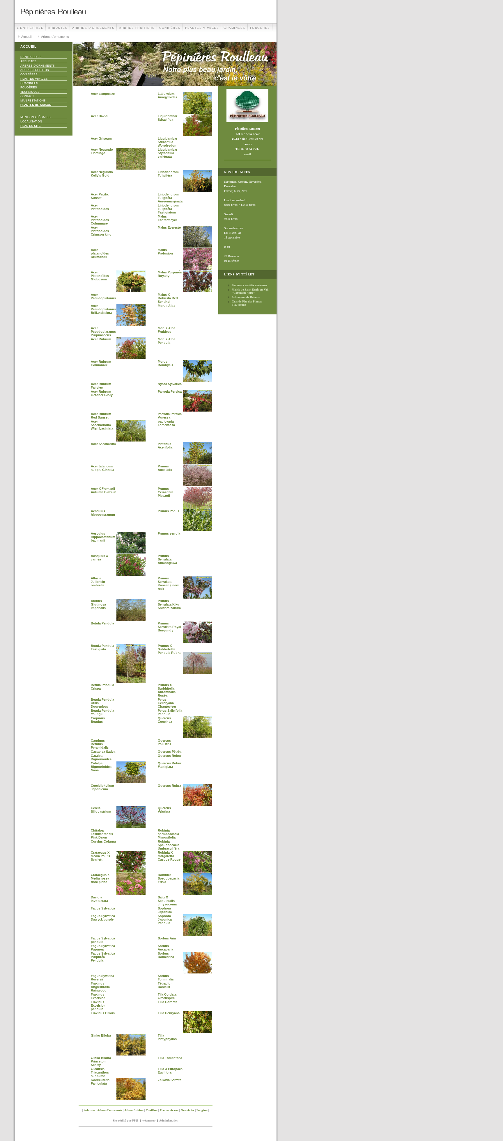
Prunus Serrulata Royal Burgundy (169, 627)
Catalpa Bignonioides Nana (101, 766)
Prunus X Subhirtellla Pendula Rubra (169, 649)
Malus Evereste (169, 227)
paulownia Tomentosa (166, 423)
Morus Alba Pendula (166, 340)
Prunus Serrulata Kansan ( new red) (168, 583)
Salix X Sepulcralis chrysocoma (167, 901)
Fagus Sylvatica (103, 908)
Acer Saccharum (103, 444)
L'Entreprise (30, 27)
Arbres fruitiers (137, 27)
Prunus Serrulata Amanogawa (167, 559)
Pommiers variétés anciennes (249, 285)
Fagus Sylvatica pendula (103, 940)
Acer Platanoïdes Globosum (100, 275)
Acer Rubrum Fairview (101, 385)
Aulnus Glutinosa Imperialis (98, 604)
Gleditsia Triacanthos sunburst (100, 1072)
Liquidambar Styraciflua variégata (167, 153)
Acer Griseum (101, 138)
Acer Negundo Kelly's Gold (102, 173)
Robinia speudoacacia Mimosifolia (168, 834)
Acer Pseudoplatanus (103, 296)
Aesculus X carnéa (99, 557)
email (247, 154)
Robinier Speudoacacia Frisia (168, 878)
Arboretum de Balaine (246, 297)
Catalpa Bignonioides (101, 757)
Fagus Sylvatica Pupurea (103, 947)
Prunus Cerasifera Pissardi (165, 492)
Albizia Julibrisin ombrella (98, 581)
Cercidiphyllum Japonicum (102, 787)
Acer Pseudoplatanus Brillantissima (103, 309)
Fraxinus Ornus (103, 1013)
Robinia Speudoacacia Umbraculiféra (168, 845)
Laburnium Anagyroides (167, 95)
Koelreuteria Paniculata (100, 1081)
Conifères (169, 27)
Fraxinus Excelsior (98, 996)
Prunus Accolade (165, 467)
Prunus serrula (169, 533)
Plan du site (30, 125)
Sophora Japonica (165, 910)
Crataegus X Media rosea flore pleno (100, 878)
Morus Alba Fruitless (166, 329)
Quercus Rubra (169, 785)
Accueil (26, 36)
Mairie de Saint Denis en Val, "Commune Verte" (250, 291)
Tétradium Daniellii (165, 985)
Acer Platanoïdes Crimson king (101, 231)
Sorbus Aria (167, 938)
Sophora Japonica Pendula (165, 919)
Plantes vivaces (202, 27)
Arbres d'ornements (93, 27)
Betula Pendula (102, 623)
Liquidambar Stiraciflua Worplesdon (167, 142)
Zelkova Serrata (169, 1080)
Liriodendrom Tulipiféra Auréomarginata (170, 198)
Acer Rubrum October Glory (102, 393)
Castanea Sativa (103, 751)
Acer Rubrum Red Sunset (101, 415)
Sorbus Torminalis (166, 977)
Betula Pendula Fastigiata (102, 647)
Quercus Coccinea (165, 719)
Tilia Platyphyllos (167, 1037)
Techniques (30, 91)
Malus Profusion (165, 251)
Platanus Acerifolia (165, 445)
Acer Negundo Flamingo (102, 151)
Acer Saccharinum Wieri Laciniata (102, 425)
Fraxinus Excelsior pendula (98, 1005)
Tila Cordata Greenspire (167, 996)
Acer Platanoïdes (100, 207)
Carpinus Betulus (98, 719)
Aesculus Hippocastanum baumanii (103, 537)
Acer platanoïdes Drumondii (100, 253)
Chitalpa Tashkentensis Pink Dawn (102, 834)
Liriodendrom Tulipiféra (168, 173)
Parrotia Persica (170, 391)
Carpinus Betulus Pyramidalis (100, 744)
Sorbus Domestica (166, 955)
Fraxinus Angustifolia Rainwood (100, 987)
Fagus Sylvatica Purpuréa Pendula (103, 957)
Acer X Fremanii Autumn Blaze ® (103, 490)
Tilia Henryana (169, 1013)
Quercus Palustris (164, 742)
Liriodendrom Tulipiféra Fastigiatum (168, 209)
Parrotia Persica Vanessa (170, 415)
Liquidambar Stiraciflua (167, 117)
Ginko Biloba (101, 1035)
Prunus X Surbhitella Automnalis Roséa (167, 690)
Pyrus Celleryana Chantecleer (167, 703)
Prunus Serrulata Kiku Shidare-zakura (169, 604)
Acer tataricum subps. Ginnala (102, 467)
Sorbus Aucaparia (165, 947)
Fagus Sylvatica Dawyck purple (103, 917)
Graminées (234, 27)
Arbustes (58, 27)
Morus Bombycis (165, 363)
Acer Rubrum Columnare (101, 363)
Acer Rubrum (101, 339)
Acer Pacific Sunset (100, 196)
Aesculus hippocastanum (103, 512)
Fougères (260, 27)
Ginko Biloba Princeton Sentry (101, 1061)
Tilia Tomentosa (170, 1058)
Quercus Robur (169, 755)
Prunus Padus (168, 511)
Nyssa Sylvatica (170, 384)
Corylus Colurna (103, 841)
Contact (27, 96)
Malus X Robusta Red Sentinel (168, 298)
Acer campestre (103, 93)
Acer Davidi (99, 116)
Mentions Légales (35, 117)
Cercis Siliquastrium (101, 809)
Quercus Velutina (164, 809)
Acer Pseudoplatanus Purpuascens (103, 331)
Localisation (31, 121)
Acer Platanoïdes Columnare (100, 220)
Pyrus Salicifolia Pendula (170, 712)
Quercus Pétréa (169, 751)
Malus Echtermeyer (167, 218)
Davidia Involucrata (99, 899)
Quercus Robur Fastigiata (169, 764)
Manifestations (33, 100)
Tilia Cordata (167, 1002)
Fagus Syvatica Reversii (102, 977)
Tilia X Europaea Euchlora (170, 1070)
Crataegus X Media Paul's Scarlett (100, 856)
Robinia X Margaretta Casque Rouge (169, 856)
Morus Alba (166, 305)
